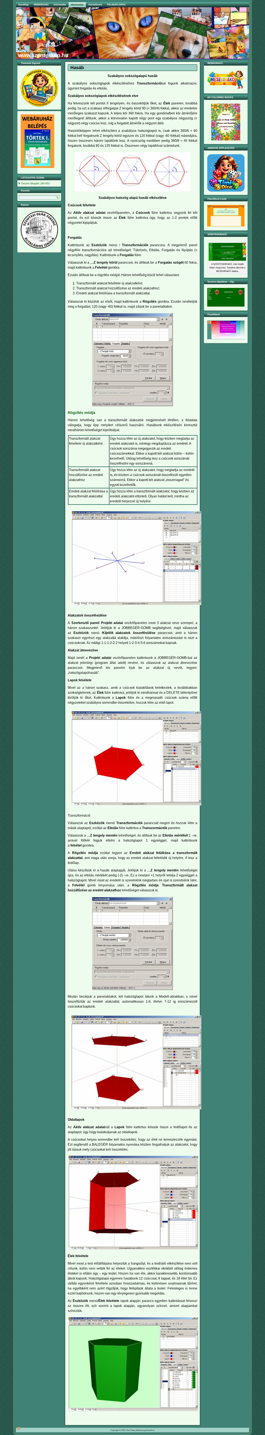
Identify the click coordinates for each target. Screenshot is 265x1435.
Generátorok (95, 4)
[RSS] (18, 1428)
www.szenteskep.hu (43, 55)
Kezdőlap (23, 4)
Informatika (60, 4)
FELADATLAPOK (116, 4)
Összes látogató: (30, 183)
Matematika (77, 4)
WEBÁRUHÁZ (41, 4)
